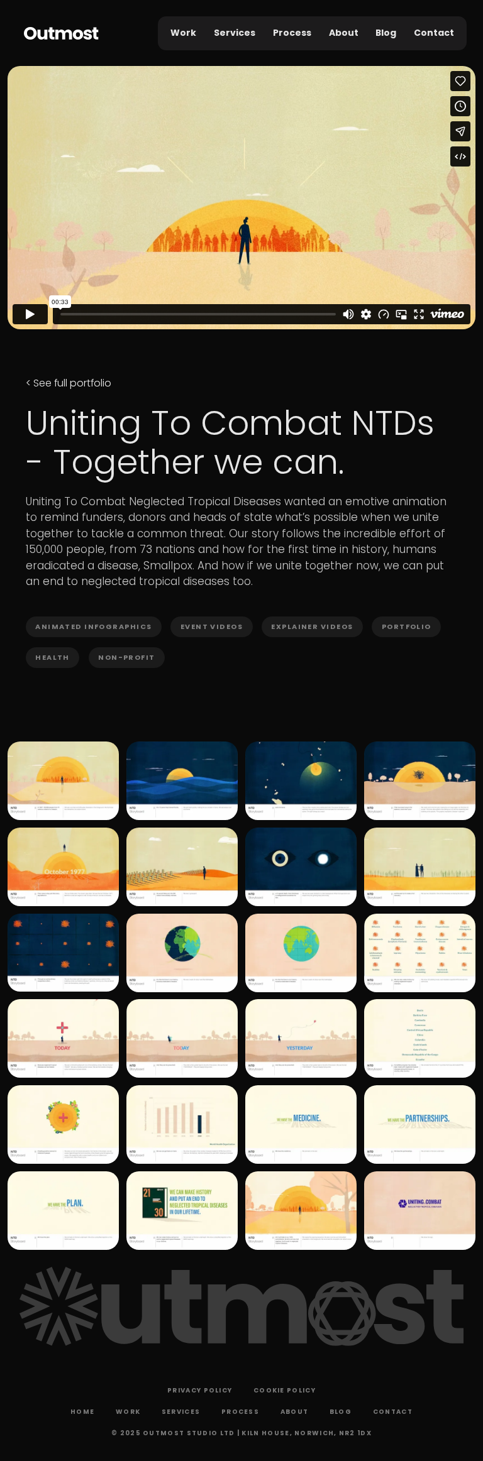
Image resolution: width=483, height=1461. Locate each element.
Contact (434, 32)
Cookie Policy (284, 1390)
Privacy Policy (199, 1390)
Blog (385, 32)
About (343, 32)
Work (183, 32)
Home (82, 1411)
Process (292, 32)
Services (234, 32)
